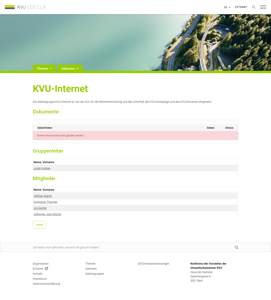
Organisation (41, 263)
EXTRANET (241, 7)
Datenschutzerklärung (46, 283)
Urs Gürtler (40, 208)
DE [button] (225, 7)
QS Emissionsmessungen (153, 263)
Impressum (40, 278)
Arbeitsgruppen (94, 273)
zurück (39, 224)
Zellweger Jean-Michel (47, 214)
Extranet (38, 268)
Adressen (91, 268)
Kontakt (38, 273)
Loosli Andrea (42, 168)
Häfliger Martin (43, 196)
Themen (90, 263)
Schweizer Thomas (45, 202)
